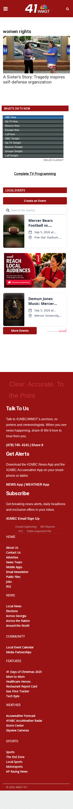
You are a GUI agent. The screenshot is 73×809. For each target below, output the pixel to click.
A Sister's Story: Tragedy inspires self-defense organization (34, 79)
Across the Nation (18, 621)
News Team (14, 562)
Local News (13, 606)
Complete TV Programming (35, 173)
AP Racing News (17, 771)
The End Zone (15, 757)
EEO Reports (48, 526)
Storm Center (15, 725)
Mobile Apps (14, 567)
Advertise (12, 557)
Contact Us (13, 552)
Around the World (17, 625)
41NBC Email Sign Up (23, 518)
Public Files (13, 577)
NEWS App (14, 484)
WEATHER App (37, 484)
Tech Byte (12, 696)
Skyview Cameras (17, 730)
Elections (12, 611)
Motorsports (14, 766)
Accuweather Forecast (20, 716)
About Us (12, 547)
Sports (10, 752)
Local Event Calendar (20, 647)
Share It (37, 445)
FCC (21, 531)
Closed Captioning (25, 526)
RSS (8, 586)
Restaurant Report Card (21, 686)
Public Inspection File (39, 531)
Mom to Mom (15, 677)
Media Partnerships (18, 652)
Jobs (9, 582)
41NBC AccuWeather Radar (24, 720)
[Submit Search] (67, 9)
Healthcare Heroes (18, 681)
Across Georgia (16, 616)
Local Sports (14, 762)
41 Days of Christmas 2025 (24, 672)
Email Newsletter (17, 572)
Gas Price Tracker (17, 691)
